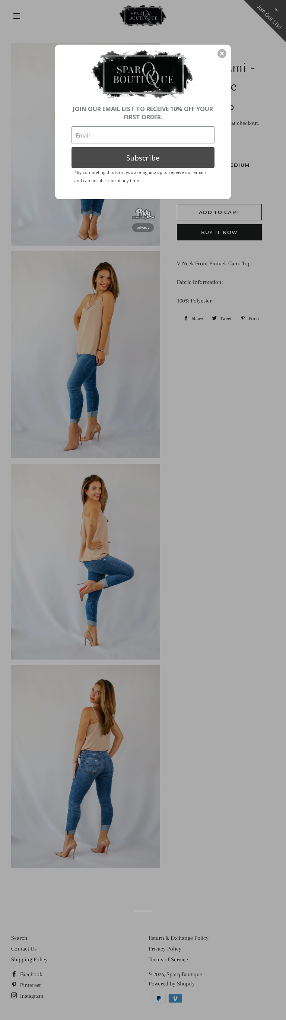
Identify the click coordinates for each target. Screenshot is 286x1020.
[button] (221, 53)
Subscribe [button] (143, 157)
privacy (143, 227)
